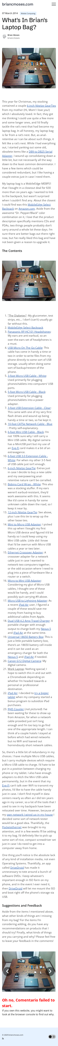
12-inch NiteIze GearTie (22, 512)
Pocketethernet (12, 827)
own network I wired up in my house (30, 814)
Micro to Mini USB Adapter (24, 580)
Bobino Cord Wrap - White (24, 484)
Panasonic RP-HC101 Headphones (29, 331)
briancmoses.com (17, 4)
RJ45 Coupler (16, 709)
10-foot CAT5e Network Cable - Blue (30, 424)
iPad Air (24, 605)
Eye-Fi (15, 448)
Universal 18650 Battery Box (25, 637)
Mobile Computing (28, 13)
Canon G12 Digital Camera (24, 661)
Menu (54, 4)
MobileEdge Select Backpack (25, 327)
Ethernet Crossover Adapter (25, 552)
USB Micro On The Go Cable (25, 348)
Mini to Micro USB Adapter (24, 524)
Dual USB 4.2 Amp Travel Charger (29, 621)
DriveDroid (17, 867)
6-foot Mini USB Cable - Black (26, 432)
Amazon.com (27, 208)
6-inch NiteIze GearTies (41, 106)
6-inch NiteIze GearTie (21, 468)
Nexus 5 (46, 629)
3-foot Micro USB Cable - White (27, 376)
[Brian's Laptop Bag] (29, 971)
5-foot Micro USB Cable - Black (26, 392)
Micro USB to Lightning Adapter (27, 600)
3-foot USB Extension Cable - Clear (29, 408)
